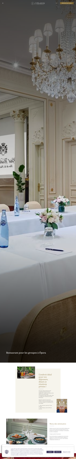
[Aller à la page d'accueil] (38, 3)
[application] (38, 451)
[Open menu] (3, 3)
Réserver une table (67, 3)
